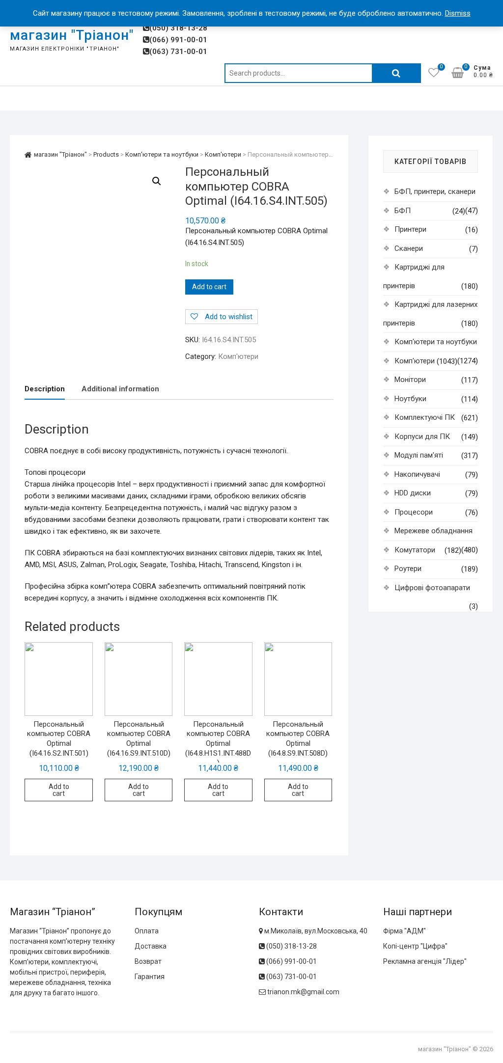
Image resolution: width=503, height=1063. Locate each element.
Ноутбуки (410, 398)
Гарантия (150, 977)
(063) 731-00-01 (178, 51)
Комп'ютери (238, 356)
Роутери (407, 568)
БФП (402, 210)
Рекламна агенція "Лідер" (425, 961)
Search (396, 73)
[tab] (45, 390)
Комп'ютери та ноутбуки (435, 341)
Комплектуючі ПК (424, 417)
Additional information (120, 388)
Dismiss (458, 13)
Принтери (410, 229)
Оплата (147, 931)
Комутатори (414, 549)
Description (45, 388)
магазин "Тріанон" (72, 35)
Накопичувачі (417, 474)
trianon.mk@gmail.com (303, 992)
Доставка (151, 946)
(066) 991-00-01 (178, 39)
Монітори (410, 379)
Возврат (148, 961)
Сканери (408, 248)
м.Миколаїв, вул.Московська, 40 (315, 931)
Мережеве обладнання (433, 530)
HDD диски (412, 493)
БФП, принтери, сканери (434, 191)
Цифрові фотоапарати (432, 587)
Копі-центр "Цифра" (415, 946)
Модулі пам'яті (418, 455)
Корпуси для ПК (422, 436)
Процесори (413, 512)
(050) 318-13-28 (178, 28)
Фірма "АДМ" (404, 931)
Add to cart (209, 287)
